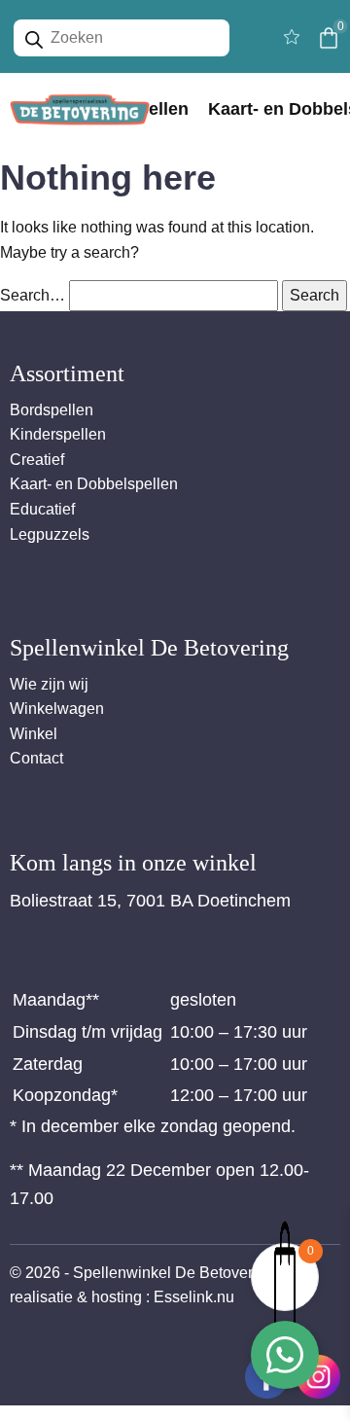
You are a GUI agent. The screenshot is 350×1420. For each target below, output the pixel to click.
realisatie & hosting (76, 1297)
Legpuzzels (49, 534)
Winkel (33, 734)
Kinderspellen (58, 434)
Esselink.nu (194, 1297)
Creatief (37, 459)
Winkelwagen (57, 708)
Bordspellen (51, 410)
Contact (36, 758)
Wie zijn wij (49, 684)
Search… (32, 295)
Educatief (42, 509)
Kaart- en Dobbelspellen (94, 484)
